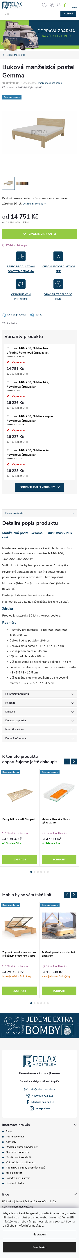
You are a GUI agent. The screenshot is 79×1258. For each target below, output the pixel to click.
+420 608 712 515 (42, 1095)
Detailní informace (32, 203)
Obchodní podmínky (17, 1152)
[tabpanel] (20, 817)
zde (40, 1226)
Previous (67, 761)
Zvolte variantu (42, 234)
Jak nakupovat (14, 1173)
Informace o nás (15, 1136)
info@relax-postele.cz (42, 1089)
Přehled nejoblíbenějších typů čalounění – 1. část (29, 1201)
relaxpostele (42, 1108)
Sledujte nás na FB (42, 1102)
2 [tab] (34, 872)
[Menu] (74, 5)
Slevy (9, 1131)
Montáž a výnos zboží (18, 1157)
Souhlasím (39, 1247)
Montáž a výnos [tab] (14, 729)
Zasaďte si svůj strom (18, 1178)
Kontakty (11, 1142)
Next (74, 761)
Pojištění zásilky (15, 1183)
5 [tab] (44, 872)
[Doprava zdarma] (19, 792)
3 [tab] (38, 872)
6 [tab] (48, 872)
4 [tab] (41, 872)
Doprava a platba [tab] (15, 720)
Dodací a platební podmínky (21, 1147)
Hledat (68, 13)
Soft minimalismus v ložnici (17, 1206)
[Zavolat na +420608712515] (52, 5)
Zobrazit (19, 859)
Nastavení (39, 1234)
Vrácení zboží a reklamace (20, 1162)
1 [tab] (31, 872)
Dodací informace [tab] (15, 738)
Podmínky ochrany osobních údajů (25, 1167)
